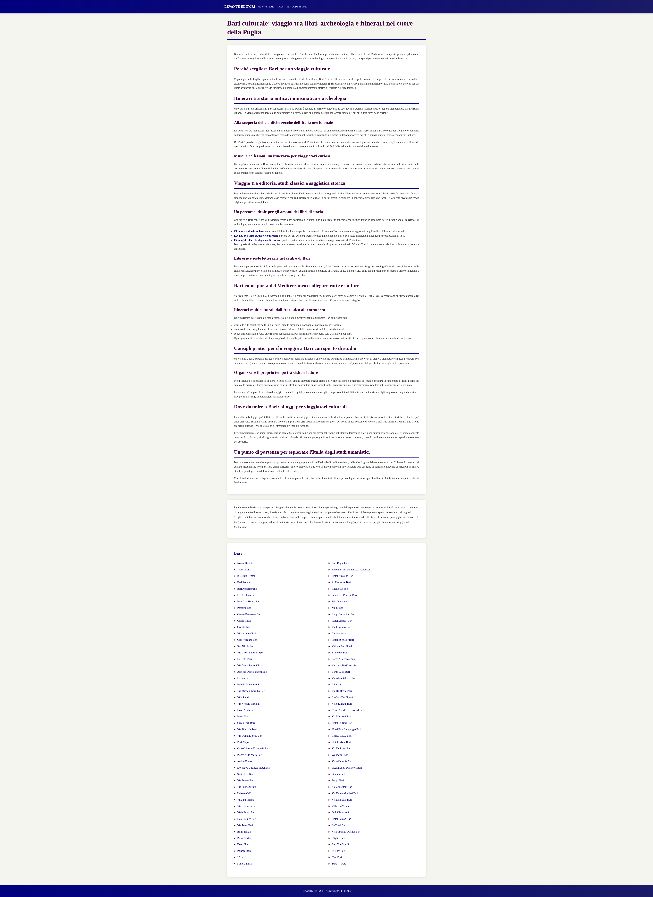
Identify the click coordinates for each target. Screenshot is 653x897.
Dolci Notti (243, 844)
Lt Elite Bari (338, 850)
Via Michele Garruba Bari (251, 691)
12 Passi (241, 857)
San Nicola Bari (245, 646)
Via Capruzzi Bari (341, 627)
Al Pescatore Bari (341, 582)
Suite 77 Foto (339, 863)
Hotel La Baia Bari (342, 722)
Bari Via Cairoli (340, 844)
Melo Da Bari (244, 863)
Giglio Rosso (244, 620)
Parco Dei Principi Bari (344, 595)
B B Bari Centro (246, 575)
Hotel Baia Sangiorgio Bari (346, 729)
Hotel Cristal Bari (341, 742)
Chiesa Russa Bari (341, 735)
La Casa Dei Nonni (342, 697)
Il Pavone (337, 684)
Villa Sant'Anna (340, 806)
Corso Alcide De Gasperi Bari (348, 710)
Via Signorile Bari (247, 729)
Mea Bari (337, 857)
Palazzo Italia (244, 850)
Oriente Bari (243, 627)
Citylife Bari (338, 838)
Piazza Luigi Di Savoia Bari (347, 767)
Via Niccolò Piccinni (248, 703)
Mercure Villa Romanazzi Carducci (351, 569)
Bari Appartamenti (247, 588)
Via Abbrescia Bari (342, 761)
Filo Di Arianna (340, 601)
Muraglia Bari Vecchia (344, 665)
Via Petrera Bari (245, 780)
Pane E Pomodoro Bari (249, 684)
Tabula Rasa (243, 569)
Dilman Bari (338, 774)
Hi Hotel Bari (244, 659)
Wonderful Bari (340, 754)
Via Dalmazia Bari (342, 799)
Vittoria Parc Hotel (342, 646)
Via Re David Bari (342, 691)
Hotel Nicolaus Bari (342, 575)
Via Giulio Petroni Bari (249, 665)
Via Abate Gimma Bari (344, 678)
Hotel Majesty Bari (342, 620)
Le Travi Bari (339, 825)
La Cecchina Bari (246, 595)
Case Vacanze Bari (247, 639)
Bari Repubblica (340, 563)
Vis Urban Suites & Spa (250, 652)
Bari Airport (243, 742)
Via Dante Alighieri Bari (345, 793)
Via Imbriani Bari (246, 786)
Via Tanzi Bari (245, 825)
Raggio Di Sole (340, 588)
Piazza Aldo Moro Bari (249, 754)
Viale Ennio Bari (246, 812)
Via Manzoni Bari (341, 716)
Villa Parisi (243, 697)
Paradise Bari (244, 607)
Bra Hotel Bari (340, 652)
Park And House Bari (248, 601)
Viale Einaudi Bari (342, 703)
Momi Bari (338, 607)
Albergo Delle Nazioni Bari (252, 671)
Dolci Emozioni (340, 812)
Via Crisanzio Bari (247, 806)
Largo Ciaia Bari (341, 671)
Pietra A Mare (244, 838)
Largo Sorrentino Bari (343, 614)
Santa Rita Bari (245, 774)
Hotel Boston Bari (341, 818)
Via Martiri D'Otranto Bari (346, 831)
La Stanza (242, 678)
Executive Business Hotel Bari (253, 767)
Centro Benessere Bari (249, 614)
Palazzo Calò (244, 793)
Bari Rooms (243, 582)
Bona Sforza (244, 831)
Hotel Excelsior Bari (343, 639)
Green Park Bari (246, 722)
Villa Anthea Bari (246, 633)
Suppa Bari (338, 780)
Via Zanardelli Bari (342, 786)
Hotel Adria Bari (246, 710)
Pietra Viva (243, 716)
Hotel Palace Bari (246, 818)
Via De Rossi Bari (341, 748)
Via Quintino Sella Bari (249, 735)
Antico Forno (244, 761)
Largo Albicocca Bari (343, 659)
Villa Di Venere (245, 799)
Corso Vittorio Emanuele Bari (253, 748)
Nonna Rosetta (245, 563)
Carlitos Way (339, 633)
